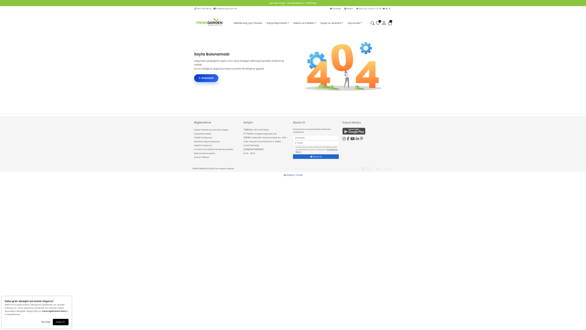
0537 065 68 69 (204, 8)
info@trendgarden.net (226, 8)
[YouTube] (384, 8)
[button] (390, 23)
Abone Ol (317, 156)
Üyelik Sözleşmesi (203, 145)
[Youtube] (353, 138)
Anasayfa (207, 78)
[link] (293, 3)
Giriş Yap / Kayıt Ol (367, 8)
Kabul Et (60, 321)
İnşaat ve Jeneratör (331, 23)
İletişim (350, 8)
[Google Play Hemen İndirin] (365, 131)
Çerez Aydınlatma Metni (54, 311)
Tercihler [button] (46, 321)
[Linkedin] (358, 138)
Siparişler (337, 8)
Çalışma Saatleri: (254, 149)
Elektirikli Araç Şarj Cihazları (248, 23)
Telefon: (248, 129)
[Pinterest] (390, 8)
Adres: (247, 137)
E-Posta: (249, 133)
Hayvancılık (354, 23)
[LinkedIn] (387, 8)
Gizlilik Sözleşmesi (203, 137)
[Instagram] (378, 8)
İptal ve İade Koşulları (204, 153)
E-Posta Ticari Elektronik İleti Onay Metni (213, 149)
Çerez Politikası (201, 157)
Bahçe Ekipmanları (277, 23)
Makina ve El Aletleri (303, 23)
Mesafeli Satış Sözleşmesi (207, 141)
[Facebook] (381, 8)
